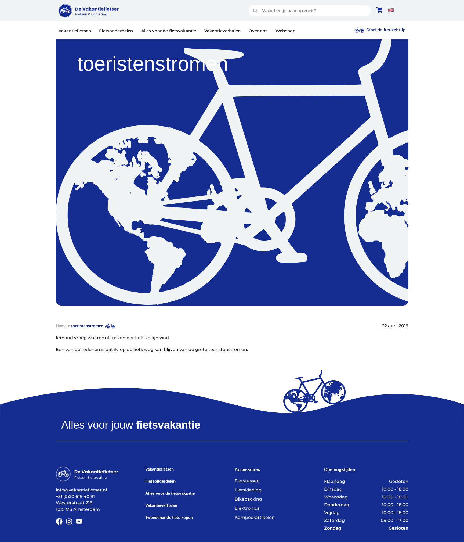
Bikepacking (248, 499)
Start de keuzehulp (385, 29)
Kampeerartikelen (255, 517)
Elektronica (247, 508)
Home (61, 326)
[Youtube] (79, 521)
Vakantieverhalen (222, 30)
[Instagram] (69, 521)
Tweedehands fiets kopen (169, 517)
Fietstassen (247, 480)
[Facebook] (59, 521)
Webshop (285, 30)
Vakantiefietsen (75, 30)
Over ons (258, 30)
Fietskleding (248, 490)
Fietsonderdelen (116, 30)
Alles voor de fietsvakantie (168, 30)
